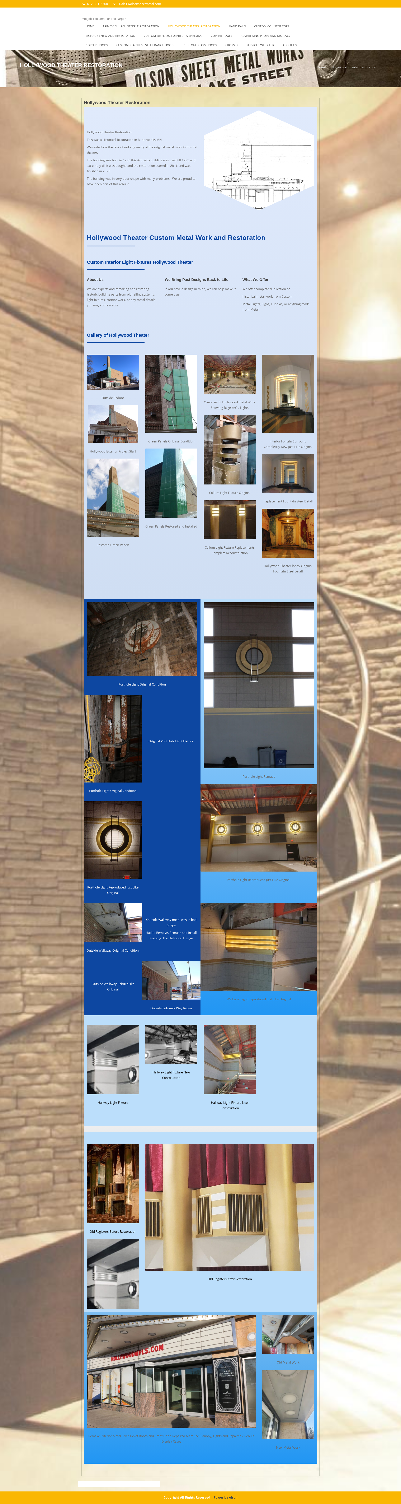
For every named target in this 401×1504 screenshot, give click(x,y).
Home (90, 26)
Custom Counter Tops (271, 26)
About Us (290, 45)
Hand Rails (237, 26)
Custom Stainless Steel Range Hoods (145, 45)
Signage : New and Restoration (110, 36)
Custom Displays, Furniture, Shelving (173, 36)
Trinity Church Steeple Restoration (131, 26)
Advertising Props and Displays (265, 36)
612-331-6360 (98, 4)
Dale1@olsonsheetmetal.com (139, 4)
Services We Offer (260, 45)
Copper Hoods (97, 45)
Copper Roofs (221, 36)
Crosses (231, 45)
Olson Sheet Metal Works (117, 13)
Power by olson (225, 1497)
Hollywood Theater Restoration (194, 26)
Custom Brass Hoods (200, 45)
